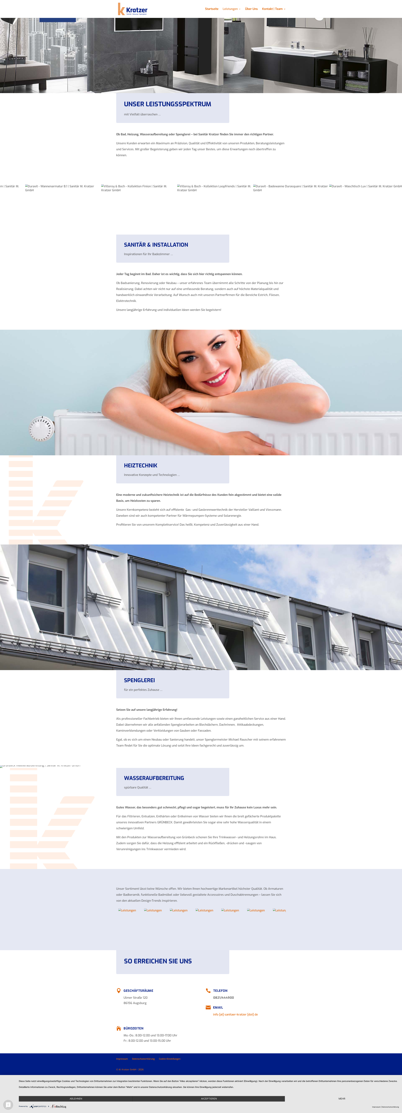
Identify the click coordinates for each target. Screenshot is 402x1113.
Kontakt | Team (272, 9)
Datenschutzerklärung (143, 1058)
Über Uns (251, 9)
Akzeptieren (209, 1098)
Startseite (211, 9)
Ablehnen (76, 1098)
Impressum (122, 1058)
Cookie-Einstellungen (169, 1058)
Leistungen (230, 9)
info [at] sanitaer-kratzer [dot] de (235, 1014)
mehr (342, 1098)
